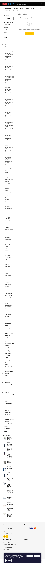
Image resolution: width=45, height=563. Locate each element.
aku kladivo (7, 264)
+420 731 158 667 (9, 533)
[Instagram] (7, 536)
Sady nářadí (7, 212)
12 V (6, 44)
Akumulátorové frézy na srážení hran (9, 83)
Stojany (6, 401)
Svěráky (6, 405)
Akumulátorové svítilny (9, 128)
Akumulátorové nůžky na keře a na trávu (9, 96)
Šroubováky (7, 227)
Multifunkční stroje (9, 347)
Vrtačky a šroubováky (9, 419)
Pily (5, 201)
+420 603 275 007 (9, 530)
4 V (5, 253)
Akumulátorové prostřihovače (8, 113)
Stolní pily (7, 222)
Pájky (6, 197)
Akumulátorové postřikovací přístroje (9, 109)
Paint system (7, 194)
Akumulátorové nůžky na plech (9, 100)
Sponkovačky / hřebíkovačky (7, 218)
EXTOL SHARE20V (8, 295)
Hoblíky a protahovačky (8, 328)
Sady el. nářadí (8, 386)
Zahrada (6, 426)
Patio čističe (7, 199)
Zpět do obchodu (29, 33)
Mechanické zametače (9, 343)
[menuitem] (7, 8)
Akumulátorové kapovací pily (8, 86)
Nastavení (8, 560)
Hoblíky (6, 177)
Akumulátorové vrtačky (9, 141)
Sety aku (6, 312)
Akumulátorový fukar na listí (9, 148)
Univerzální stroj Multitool (8, 232)
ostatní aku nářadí (8, 297)
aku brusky (7, 259)
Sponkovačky (7, 215)
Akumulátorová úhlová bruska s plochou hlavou (9, 77)
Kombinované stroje (9, 186)
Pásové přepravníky (9, 360)
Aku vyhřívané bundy (9, 51)
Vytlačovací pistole (8, 244)
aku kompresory (8, 266)
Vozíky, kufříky (8, 417)
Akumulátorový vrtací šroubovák (9, 162)
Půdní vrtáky (7, 377)
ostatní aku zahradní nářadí (9, 300)
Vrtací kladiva (7, 237)
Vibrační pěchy (8, 414)
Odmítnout (29, 555)
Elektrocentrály (8, 323)
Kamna (5, 32)
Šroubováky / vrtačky (9, 229)
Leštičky (6, 190)
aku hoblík (7, 261)
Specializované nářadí (9, 394)
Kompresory (7, 188)
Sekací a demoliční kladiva (9, 390)
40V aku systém (8, 255)
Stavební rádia (7, 220)
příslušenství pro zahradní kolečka (8, 309)
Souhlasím (36, 555)
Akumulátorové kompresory (8, 93)
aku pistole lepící (8, 270)
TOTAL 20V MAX (8, 314)
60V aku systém (8, 257)
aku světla (7, 277)
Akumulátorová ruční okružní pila (9, 67)
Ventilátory (7, 235)
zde (19, 557)
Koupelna (6, 35)
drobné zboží (7, 321)
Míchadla (7, 345)
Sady (6, 210)
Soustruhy (7, 392)
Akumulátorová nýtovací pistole (8, 60)
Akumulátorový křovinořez (8, 151)
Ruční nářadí (7, 382)
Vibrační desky (8, 412)
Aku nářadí (7, 39)
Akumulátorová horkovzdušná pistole (9, 54)
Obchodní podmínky (6, 1)
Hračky (6, 29)
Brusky (6, 170)
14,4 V (6, 46)
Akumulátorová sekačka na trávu (9, 70)
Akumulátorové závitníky (8, 145)
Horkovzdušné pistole (9, 179)
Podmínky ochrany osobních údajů (9, 544)
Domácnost (7, 24)
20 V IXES (7, 250)
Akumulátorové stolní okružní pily (9, 123)
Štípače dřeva (8, 408)
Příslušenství (7, 303)
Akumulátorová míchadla (8, 57)
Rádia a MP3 (7, 206)
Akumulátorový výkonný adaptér (8, 165)
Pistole (6, 203)
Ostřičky (6, 357)
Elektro (6, 27)
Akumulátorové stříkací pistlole (9, 126)
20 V (6, 248)
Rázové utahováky (8, 208)
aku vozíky (7, 286)
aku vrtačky (7, 288)
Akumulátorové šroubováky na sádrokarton (8, 132)
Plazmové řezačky (8, 366)
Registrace (39, 0)
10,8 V (6, 42)
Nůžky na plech (8, 353)
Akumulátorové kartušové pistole (8, 90)
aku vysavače (7, 291)
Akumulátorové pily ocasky (8, 106)
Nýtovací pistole (8, 192)
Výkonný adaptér (8, 239)
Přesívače (7, 373)
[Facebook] (4, 536)
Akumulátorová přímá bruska (9, 64)
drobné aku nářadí (8, 293)
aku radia (6, 273)
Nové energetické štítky (7, 547)
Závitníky (6, 246)
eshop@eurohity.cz (9, 528)
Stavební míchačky (9, 399)
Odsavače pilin (8, 355)
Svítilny (6, 225)
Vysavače (6, 241)
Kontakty (5, 545)
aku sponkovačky (8, 275)
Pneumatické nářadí (9, 368)
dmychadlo (7, 174)
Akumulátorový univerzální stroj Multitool (8, 158)
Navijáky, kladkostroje (7, 350)
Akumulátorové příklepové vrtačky (8, 116)
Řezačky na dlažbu (8, 384)
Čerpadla (6, 172)
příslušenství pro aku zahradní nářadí (9, 306)
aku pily (6, 268)
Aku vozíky (7, 316)
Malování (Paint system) (8, 340)
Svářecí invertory (8, 403)
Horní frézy (7, 181)
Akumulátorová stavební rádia (8, 73)
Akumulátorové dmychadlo (8, 80)
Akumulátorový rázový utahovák (9, 154)
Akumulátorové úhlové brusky (9, 136)
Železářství (7, 428)
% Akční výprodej (8, 22)
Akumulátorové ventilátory (8, 139)
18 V (6, 48)
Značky (6, 431)
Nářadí (5, 37)
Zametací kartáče (8, 423)
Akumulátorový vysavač (9, 168)
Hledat (8, 18)
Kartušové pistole (8, 183)
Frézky (6, 325)
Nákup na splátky (6, 550)
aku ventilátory (8, 284)
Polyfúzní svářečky (9, 371)
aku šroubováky (8, 279)
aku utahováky (7, 282)
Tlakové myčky (8, 410)
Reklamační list (6, 549)
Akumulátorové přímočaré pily (8, 119)
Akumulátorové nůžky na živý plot (9, 103)
